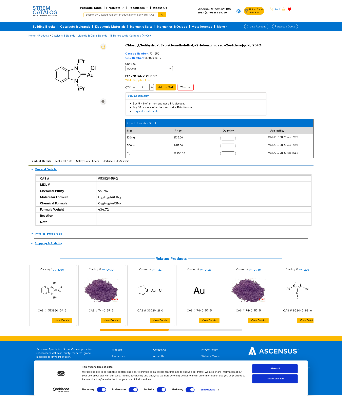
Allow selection (275, 378)
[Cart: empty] (271, 9)
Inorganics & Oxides (172, 26)
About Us (160, 8)
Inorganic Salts (141, 26)
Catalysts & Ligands (75, 26)
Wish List (185, 87)
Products (113, 8)
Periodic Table (91, 8)
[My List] (290, 8)
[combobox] (120, 14)
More (221, 26)
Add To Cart (165, 87)
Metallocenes (202, 26)
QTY (128, 87)
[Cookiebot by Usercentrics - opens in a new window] (61, 390)
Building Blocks (43, 26)
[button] (280, 9)
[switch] (133, 389)
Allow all (275, 368)
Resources (136, 8)
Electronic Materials (110, 26)
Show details (207, 389)
